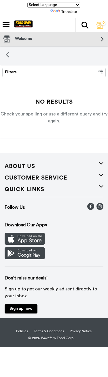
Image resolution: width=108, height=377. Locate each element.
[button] (84, 25)
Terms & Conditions (49, 331)
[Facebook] (90, 208)
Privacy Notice (81, 331)
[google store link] (25, 258)
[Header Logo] (22, 25)
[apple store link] (25, 243)
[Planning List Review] (99, 27)
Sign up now (21, 309)
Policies (22, 331)
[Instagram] (99, 208)
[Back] (7, 56)
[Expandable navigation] (6, 24)
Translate (69, 12)
